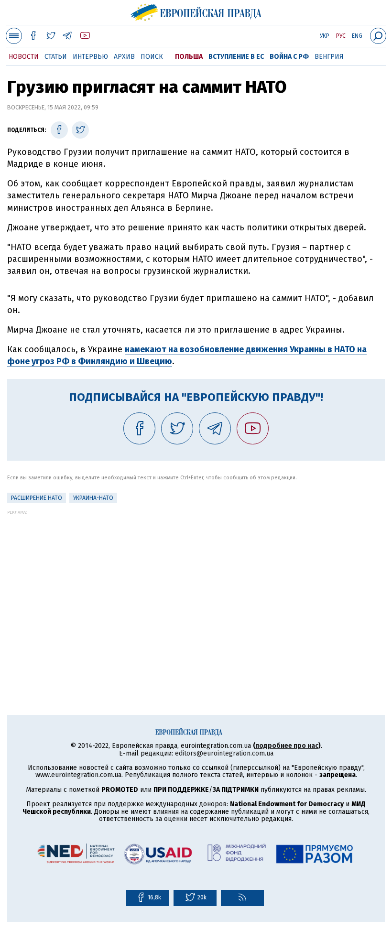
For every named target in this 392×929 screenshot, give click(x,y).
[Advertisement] (196, 581)
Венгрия (329, 57)
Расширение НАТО (36, 498)
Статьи (55, 57)
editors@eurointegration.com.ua (224, 753)
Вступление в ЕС (236, 57)
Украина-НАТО (93, 498)
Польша (189, 57)
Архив (124, 57)
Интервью (90, 57)
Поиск (152, 57)
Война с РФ (289, 57)
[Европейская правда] (196, 11)
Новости (24, 57)
